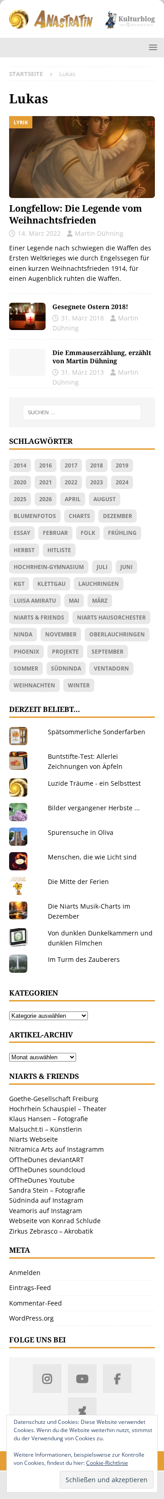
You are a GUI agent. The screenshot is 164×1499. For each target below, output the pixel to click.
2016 (45, 465)
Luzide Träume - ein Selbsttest (94, 783)
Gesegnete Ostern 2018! (90, 306)
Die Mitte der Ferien (78, 881)
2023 (96, 482)
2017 (71, 465)
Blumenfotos (35, 516)
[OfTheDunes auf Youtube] (82, 1378)
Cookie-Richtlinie (107, 1463)
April (73, 499)
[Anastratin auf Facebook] (117, 1378)
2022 (71, 482)
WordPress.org (31, 1318)
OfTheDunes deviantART (46, 1159)
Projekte (65, 651)
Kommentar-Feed (35, 1303)
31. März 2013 (82, 372)
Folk (88, 533)
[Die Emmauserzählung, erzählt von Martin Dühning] (27, 362)
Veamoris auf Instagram (45, 1210)
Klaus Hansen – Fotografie (48, 1118)
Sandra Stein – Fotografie (47, 1190)
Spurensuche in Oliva (80, 832)
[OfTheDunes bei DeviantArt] (82, 1411)
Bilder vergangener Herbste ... (94, 807)
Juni (126, 567)
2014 (20, 465)
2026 (45, 499)
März (100, 601)
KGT (19, 584)
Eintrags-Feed (30, 1287)
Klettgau (51, 584)
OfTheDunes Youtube (42, 1180)
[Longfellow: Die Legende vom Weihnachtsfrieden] (82, 157)
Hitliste (59, 550)
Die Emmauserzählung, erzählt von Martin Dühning (101, 356)
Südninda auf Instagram (46, 1200)
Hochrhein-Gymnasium (49, 567)
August (104, 499)
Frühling (122, 533)
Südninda (66, 668)
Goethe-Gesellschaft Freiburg (53, 1098)
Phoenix (26, 651)
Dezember (117, 516)
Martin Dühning (99, 233)
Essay (22, 533)
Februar (55, 533)
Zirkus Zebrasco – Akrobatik (51, 1231)
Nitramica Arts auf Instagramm (56, 1149)
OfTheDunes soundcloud (47, 1169)
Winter (79, 685)
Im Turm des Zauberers (84, 959)
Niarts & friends (39, 617)
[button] (151, 47)
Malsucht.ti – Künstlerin (45, 1129)
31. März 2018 (82, 318)
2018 (96, 465)
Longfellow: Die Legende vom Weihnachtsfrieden (75, 214)
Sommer (26, 668)
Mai (74, 601)
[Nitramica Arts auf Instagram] (47, 1378)
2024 (122, 482)
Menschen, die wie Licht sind (92, 857)
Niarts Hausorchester (111, 617)
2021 (45, 482)
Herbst (24, 550)
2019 (122, 465)
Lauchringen (98, 584)
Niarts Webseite (33, 1139)
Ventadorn (111, 668)
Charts (79, 516)
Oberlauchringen (117, 634)
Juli (102, 567)
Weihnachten (34, 685)
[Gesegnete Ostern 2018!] (27, 316)
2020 (20, 482)
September (107, 651)
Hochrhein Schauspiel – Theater (58, 1108)
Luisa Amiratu (35, 601)
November (61, 634)
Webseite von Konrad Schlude (55, 1220)
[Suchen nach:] (82, 412)
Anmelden (25, 1272)
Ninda (23, 634)
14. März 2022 (39, 233)
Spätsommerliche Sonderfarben (96, 731)
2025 (20, 499)
